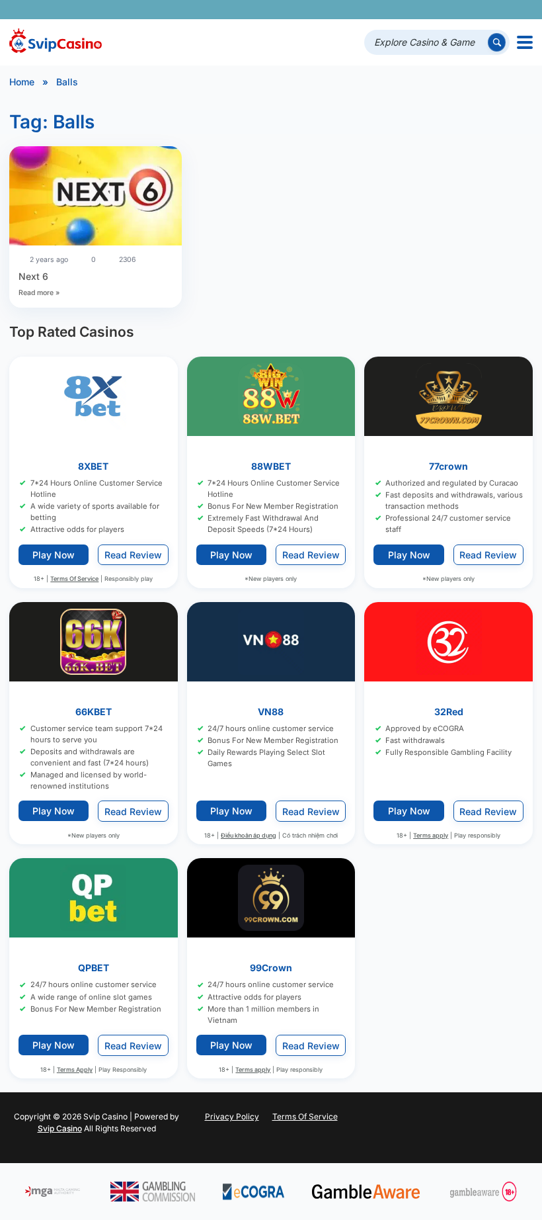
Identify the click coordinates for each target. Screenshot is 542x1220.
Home (21, 81)
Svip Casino (60, 1128)
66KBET (93, 711)
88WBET (271, 466)
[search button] (497, 42)
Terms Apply (75, 1068)
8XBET (93, 466)
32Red (448, 711)
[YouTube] (446, 9)
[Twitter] (427, 9)
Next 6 (33, 276)
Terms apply (430, 834)
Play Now (53, 554)
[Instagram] (464, 9)
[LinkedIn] (483, 9)
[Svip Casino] (55, 42)
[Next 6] (95, 197)
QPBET (93, 967)
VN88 (271, 711)
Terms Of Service (74, 578)
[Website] (520, 9)
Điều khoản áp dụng (248, 834)
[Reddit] (501, 9)
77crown (448, 466)
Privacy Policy (232, 1116)
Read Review (133, 554)
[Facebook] (409, 9)
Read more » (39, 292)
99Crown (271, 967)
